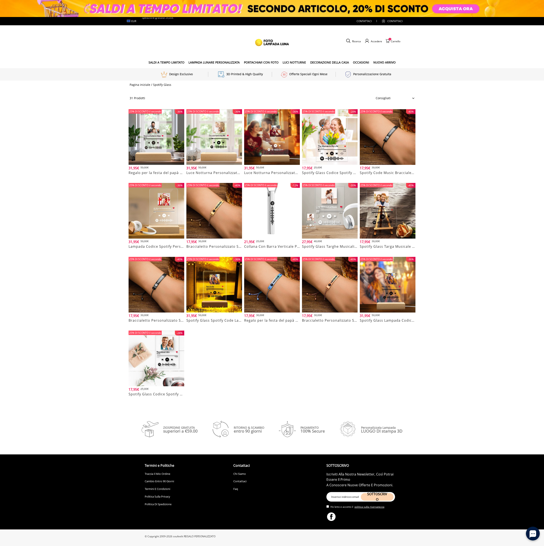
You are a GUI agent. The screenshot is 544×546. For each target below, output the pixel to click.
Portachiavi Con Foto (261, 62)
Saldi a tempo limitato (166, 62)
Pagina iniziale (140, 85)
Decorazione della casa (329, 62)
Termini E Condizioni (157, 489)
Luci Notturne (294, 62)
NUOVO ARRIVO (384, 62)
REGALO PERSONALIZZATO (199, 536)
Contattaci (239, 481)
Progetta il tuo (156, 178)
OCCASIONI (361, 62)
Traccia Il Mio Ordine (157, 474)
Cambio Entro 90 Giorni (159, 481)
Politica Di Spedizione (158, 504)
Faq (235, 489)
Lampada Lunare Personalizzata (214, 62)
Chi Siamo (239, 474)
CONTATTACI (364, 21)
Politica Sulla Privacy (157, 496)
